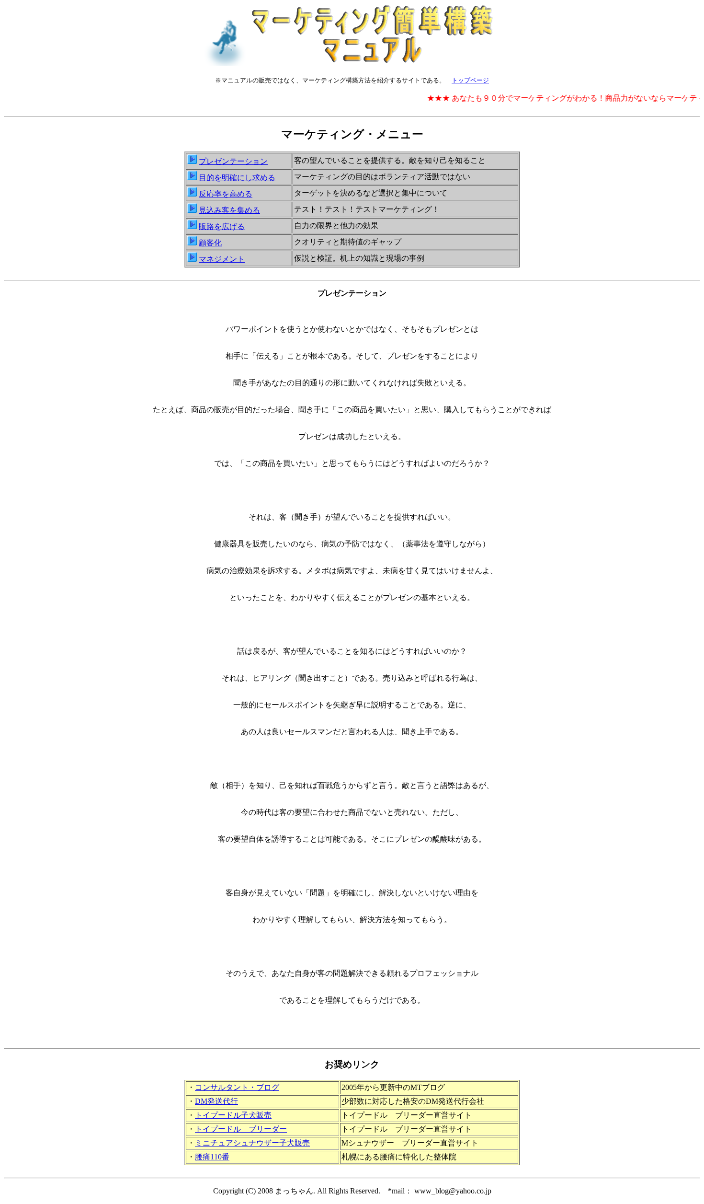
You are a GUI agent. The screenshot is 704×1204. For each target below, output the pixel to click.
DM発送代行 (216, 1101)
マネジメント (222, 259)
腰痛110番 (212, 1157)
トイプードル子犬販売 (233, 1115)
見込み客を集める (229, 210)
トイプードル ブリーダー (241, 1129)
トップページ (470, 80)
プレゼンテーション (233, 161)
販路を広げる (222, 226)
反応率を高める (225, 194)
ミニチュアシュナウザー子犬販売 (252, 1143)
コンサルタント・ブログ (237, 1087)
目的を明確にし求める (237, 178)
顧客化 (210, 243)
